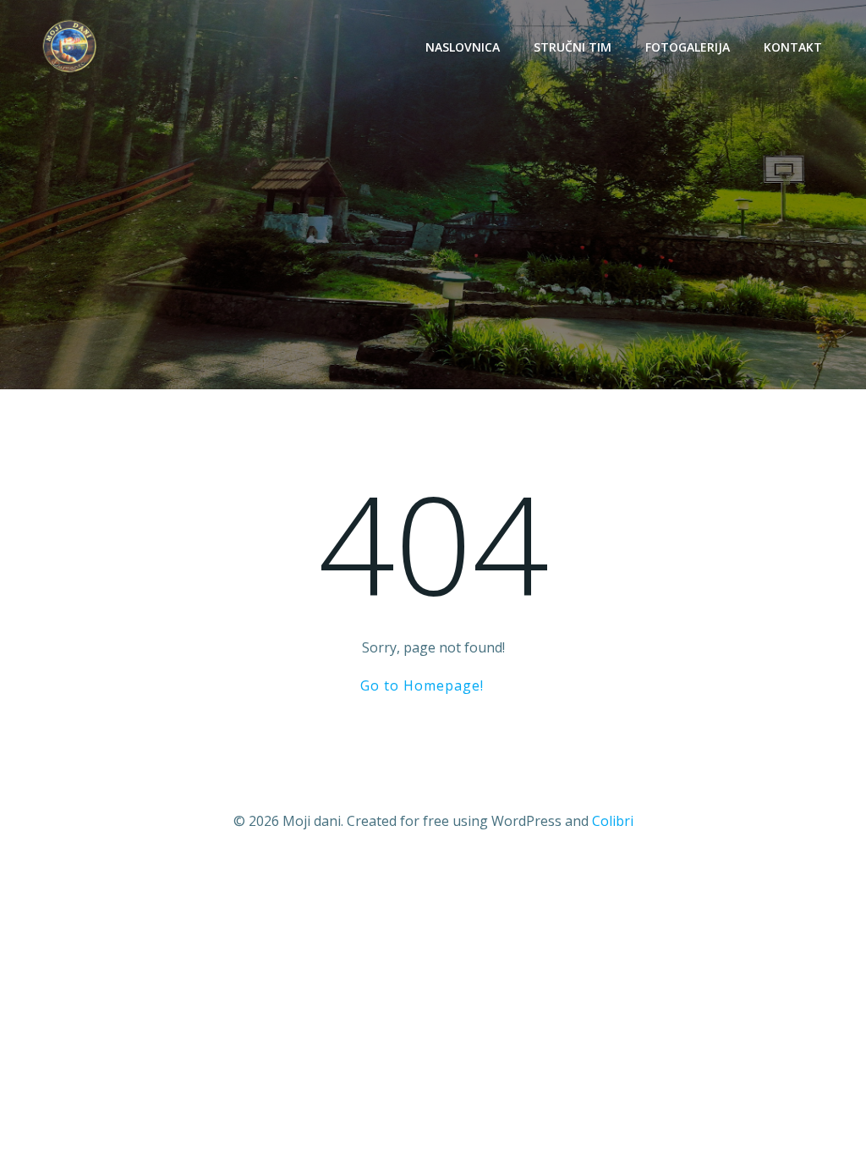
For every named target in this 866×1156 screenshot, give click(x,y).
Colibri (612, 821)
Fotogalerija (687, 47)
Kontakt (793, 47)
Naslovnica (462, 47)
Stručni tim (572, 47)
